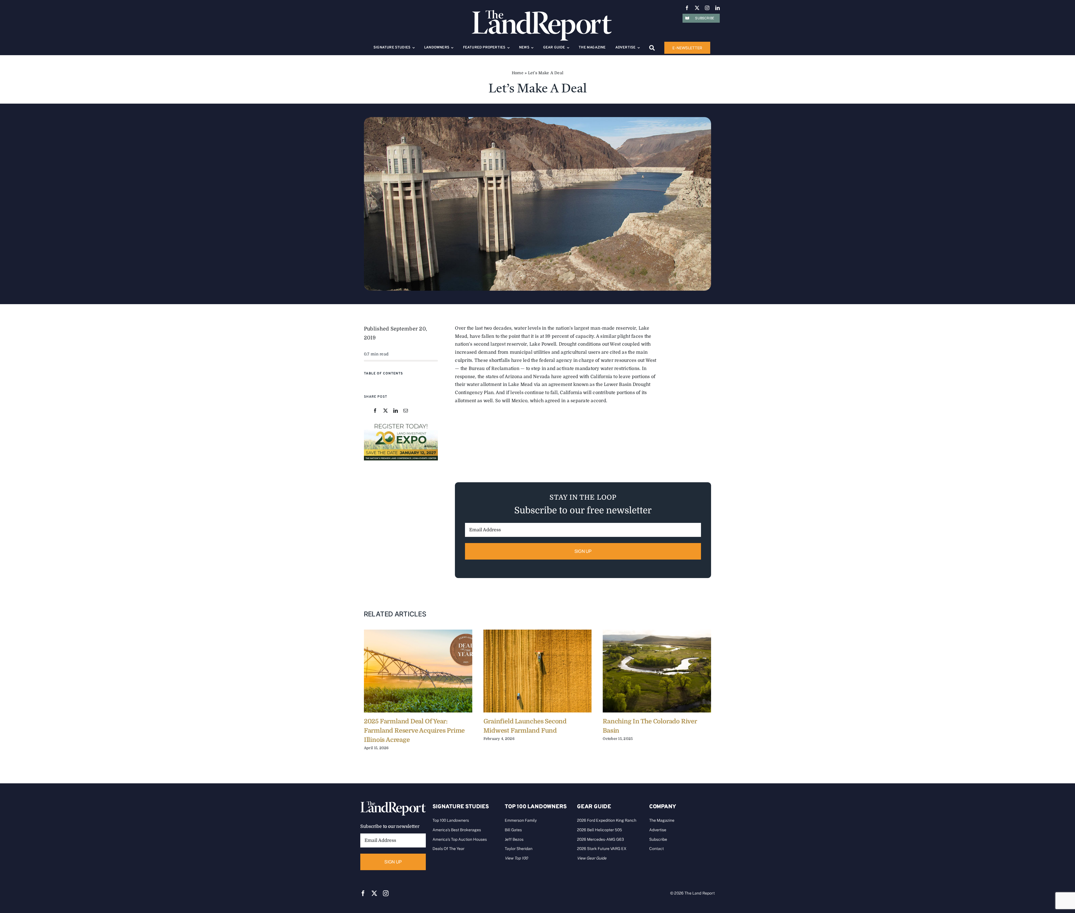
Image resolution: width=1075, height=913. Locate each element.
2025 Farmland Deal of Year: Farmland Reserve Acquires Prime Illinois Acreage (414, 730)
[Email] (406, 411)
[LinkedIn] (396, 411)
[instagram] (707, 8)
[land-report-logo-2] (542, 12)
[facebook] (687, 8)
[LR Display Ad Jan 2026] (401, 424)
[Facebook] (375, 411)
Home (518, 73)
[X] (385, 411)
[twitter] (697, 8)
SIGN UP (583, 551)
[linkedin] (717, 8)
